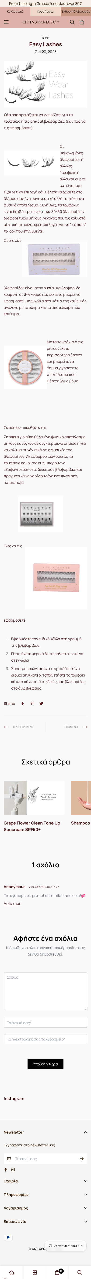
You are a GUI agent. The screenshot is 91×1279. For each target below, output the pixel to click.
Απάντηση (12, 903)
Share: (9, 703)
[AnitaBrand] (41, 22)
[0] (57, 1272)
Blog (45, 38)
